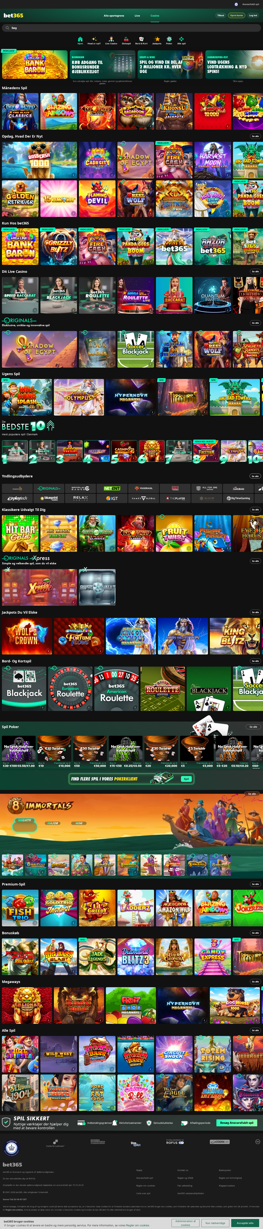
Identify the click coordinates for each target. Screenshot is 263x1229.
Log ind (253, 15)
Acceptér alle (245, 1223)
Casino (155, 15)
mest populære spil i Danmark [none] (20, 434)
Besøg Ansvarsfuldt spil (236, 1123)
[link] (20, 111)
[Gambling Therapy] (98, 1148)
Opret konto (236, 15)
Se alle (255, 136)
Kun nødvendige (215, 1223)
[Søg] (7, 28)
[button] (35, 126)
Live (137, 15)
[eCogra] (220, 1148)
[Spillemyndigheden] (237, 4)
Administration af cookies (185, 1223)
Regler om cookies (137, 1225)
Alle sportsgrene (114, 15)
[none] (132, 426)
